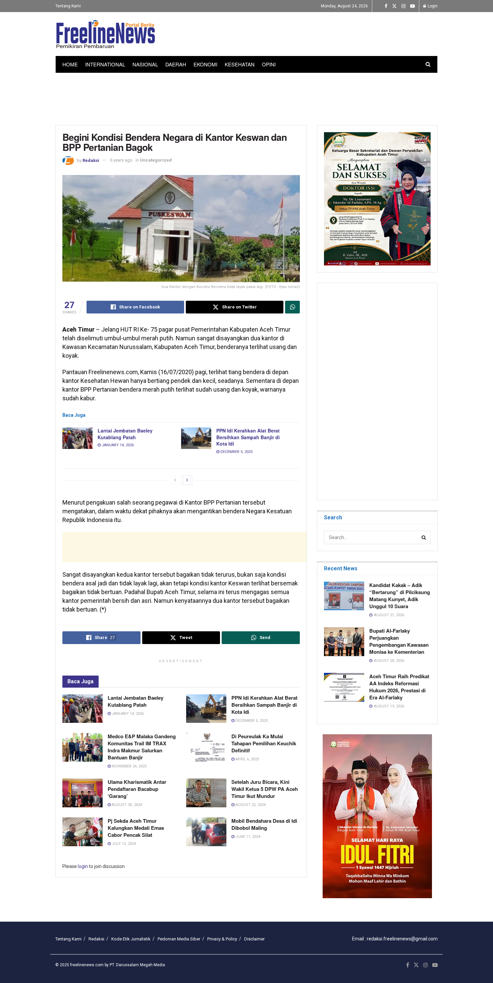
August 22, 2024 (250, 805)
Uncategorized (156, 160)
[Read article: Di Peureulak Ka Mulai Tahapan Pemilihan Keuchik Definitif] (206, 747)
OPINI (269, 64)
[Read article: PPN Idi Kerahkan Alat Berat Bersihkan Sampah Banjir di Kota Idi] (196, 438)
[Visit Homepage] (105, 34)
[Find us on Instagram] (403, 6)
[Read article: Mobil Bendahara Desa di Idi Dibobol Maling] (206, 831)
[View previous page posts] (175, 480)
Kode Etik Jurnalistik (131, 938)
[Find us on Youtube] (412, 6)
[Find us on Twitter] (394, 6)
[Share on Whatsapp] (292, 307)
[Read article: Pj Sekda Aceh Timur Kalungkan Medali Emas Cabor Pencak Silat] (82, 831)
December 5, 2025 (236, 452)
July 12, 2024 (123, 844)
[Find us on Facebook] (386, 6)
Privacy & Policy (222, 938)
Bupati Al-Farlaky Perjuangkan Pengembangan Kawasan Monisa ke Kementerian (399, 641)
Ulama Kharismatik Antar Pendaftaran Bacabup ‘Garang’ (137, 789)
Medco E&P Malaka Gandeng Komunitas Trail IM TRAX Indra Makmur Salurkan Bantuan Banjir (142, 747)
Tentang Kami (68, 6)
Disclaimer (254, 938)
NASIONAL (145, 64)
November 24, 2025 (129, 766)
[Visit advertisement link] (377, 816)
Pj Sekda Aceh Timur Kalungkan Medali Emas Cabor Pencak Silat (136, 828)
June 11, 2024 (247, 836)
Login (432, 6)
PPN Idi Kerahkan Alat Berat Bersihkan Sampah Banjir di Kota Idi (248, 437)
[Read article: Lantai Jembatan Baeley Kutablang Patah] (77, 438)
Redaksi (91, 160)
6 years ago (121, 160)
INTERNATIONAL (105, 64)
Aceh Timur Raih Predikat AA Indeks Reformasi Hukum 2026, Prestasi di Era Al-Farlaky (399, 687)
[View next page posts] (187, 480)
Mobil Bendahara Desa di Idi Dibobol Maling (264, 824)
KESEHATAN (240, 64)
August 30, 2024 (126, 805)
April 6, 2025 (246, 759)
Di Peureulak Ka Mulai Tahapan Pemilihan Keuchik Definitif (263, 743)
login (83, 866)
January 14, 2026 (117, 445)
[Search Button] (428, 64)
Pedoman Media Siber (179, 938)
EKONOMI (205, 64)
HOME (70, 64)
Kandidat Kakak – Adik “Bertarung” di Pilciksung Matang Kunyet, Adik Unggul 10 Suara (399, 595)
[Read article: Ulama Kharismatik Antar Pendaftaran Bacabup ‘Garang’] (82, 792)
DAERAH (175, 64)
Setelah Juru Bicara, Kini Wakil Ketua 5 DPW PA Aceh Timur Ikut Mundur (264, 789)
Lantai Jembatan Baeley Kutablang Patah (125, 434)
